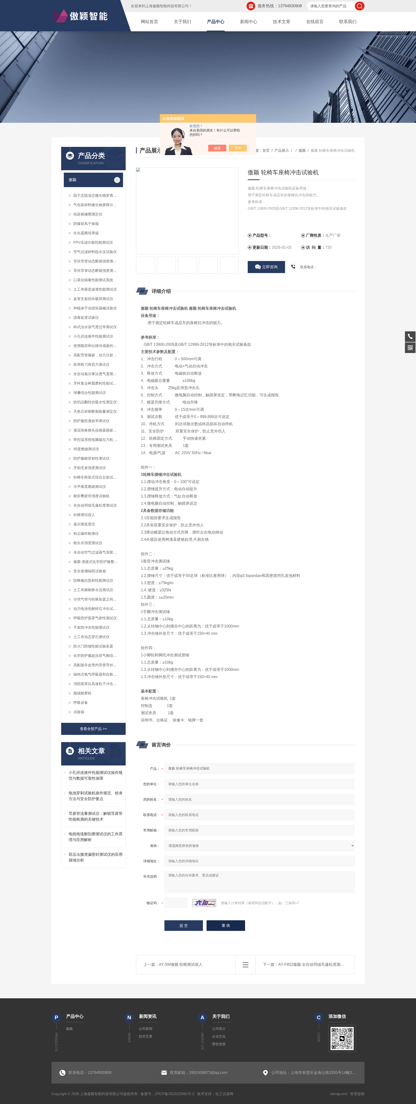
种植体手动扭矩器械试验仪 (95, 308)
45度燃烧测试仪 (86, 449)
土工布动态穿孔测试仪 (91, 637)
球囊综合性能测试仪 (89, 393)
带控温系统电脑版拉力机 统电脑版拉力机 (98, 440)
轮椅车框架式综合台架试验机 (96, 477)
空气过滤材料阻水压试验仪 (95, 252)
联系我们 (348, 21)
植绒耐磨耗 (82, 693)
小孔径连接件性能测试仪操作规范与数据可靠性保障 (96, 775)
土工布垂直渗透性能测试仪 (95, 289)
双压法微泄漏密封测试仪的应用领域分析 (96, 857)
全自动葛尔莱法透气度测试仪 (96, 374)
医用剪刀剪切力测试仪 (91, 364)
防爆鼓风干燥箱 (86, 224)
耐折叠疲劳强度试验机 (91, 496)
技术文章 (281, 21)
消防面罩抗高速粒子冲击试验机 (98, 684)
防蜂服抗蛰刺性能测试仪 (93, 580)
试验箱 (78, 712)
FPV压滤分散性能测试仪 (93, 242)
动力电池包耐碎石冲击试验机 (96, 609)
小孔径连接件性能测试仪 (93, 336)
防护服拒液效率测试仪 (91, 421)
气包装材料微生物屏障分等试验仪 (98, 205)
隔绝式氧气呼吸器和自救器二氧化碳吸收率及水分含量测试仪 (98, 674)
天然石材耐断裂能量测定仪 (95, 411)
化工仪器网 (224, 1094)
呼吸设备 (80, 702)
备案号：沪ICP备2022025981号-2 (167, 1094)
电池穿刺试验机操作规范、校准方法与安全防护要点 (96, 796)
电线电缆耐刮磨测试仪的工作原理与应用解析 (96, 837)
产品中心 (215, 21)
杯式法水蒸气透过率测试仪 (95, 327)
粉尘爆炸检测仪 (86, 533)
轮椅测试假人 (84, 515)
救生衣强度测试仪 (87, 543)
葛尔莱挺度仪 (84, 524)
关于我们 (182, 21)
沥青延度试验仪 (86, 317)
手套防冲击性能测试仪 (91, 627)
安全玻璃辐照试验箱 (89, 571)
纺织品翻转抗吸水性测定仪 (95, 402)
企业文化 (219, 1036)
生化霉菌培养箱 (86, 233)
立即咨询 (270, 267)
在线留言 (315, 21)
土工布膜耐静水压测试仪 (93, 590)
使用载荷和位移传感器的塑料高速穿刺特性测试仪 (98, 346)
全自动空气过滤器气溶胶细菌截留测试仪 (98, 552)
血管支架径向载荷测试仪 (93, 299)
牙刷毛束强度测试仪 (89, 468)
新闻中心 (248, 21)
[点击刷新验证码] (204, 903)
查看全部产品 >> (93, 729)
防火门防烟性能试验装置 (93, 646)
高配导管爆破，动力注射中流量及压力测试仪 (98, 355)
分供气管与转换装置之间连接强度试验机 (98, 599)
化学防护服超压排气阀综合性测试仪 (98, 655)
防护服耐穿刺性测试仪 (91, 458)
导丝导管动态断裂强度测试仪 (96, 270)
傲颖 (72, 180)
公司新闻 (145, 1029)
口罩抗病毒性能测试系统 (93, 280)
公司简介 (219, 1029)
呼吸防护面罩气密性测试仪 (95, 618)
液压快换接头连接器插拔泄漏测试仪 (98, 430)
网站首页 (149, 21)
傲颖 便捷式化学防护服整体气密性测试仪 (98, 562)
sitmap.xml (338, 1094)
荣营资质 (219, 1044)
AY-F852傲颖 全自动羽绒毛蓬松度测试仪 (313, 964)
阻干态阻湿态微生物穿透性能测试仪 (98, 195)
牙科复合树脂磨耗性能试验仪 (96, 383)
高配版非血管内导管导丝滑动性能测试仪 (98, 665)
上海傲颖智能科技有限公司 (167, 6)
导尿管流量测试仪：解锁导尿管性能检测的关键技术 (96, 816)
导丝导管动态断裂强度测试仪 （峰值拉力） (98, 261)
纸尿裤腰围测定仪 (87, 214)
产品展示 (281, 150)
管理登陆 (357, 1094)
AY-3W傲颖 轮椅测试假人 (180, 964)
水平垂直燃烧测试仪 (89, 486)
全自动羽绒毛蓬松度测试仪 (95, 505)
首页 (266, 150)
